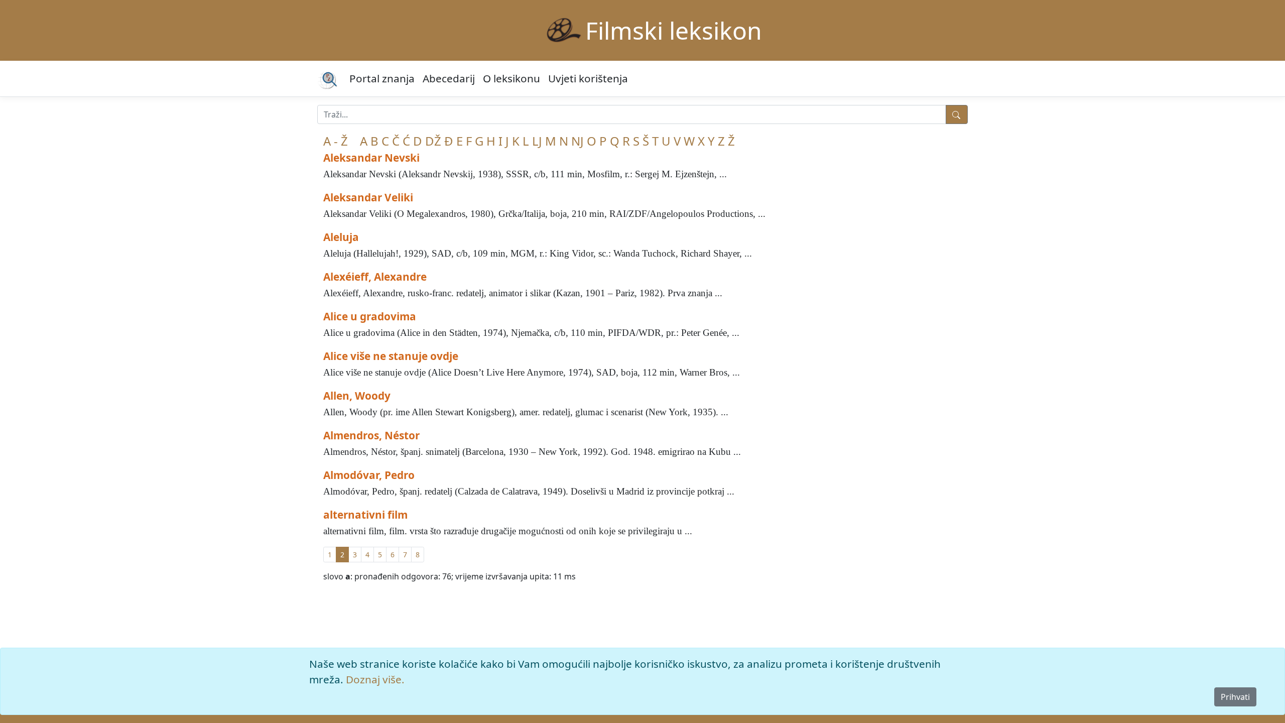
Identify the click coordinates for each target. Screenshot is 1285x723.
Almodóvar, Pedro (369, 475)
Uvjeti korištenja (588, 78)
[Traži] (957, 114)
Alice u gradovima (369, 316)
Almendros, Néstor (371, 435)
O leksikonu (511, 78)
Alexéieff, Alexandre (375, 277)
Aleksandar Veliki (368, 197)
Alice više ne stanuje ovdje (390, 356)
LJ (537, 141)
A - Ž (335, 141)
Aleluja (341, 237)
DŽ (433, 141)
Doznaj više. (375, 679)
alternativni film (365, 515)
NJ (577, 141)
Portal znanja (382, 78)
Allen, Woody (357, 396)
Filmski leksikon (673, 30)
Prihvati (1235, 696)
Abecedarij (449, 78)
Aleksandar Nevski (371, 158)
